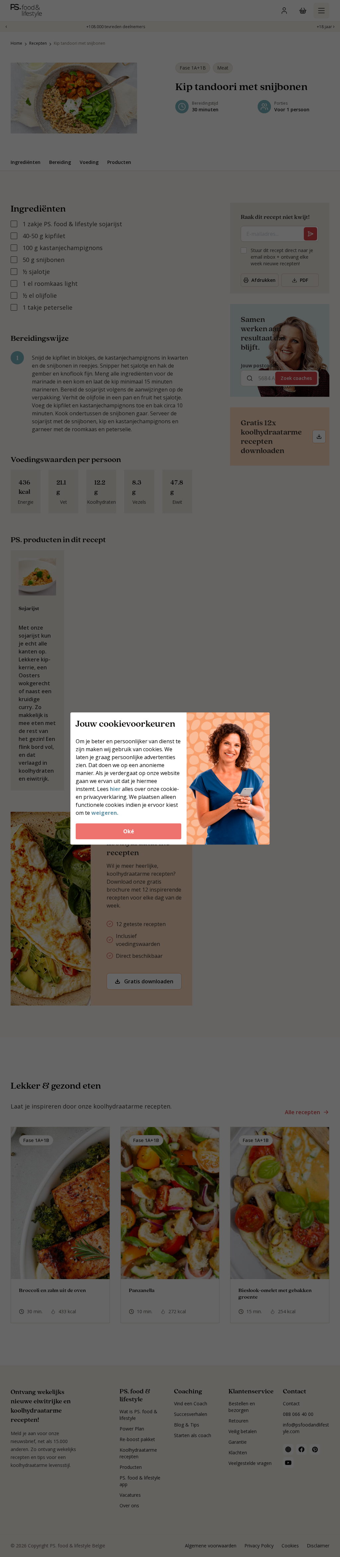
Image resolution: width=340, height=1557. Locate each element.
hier (115, 789)
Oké (128, 831)
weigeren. (104, 812)
